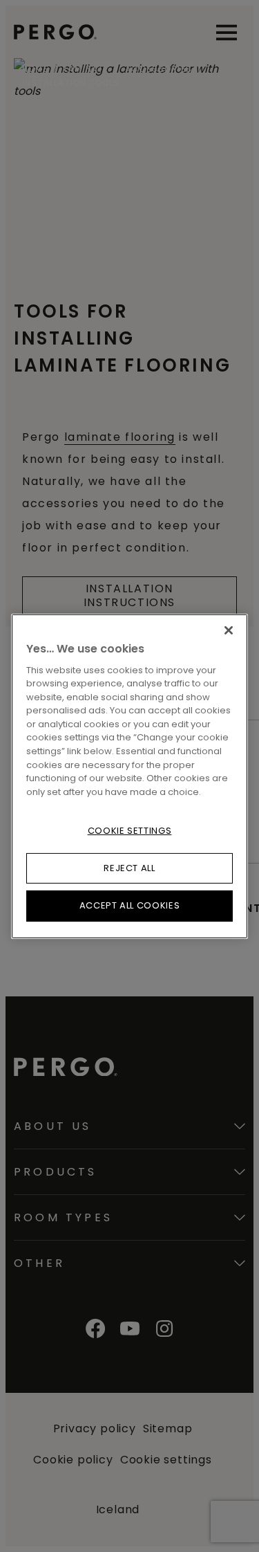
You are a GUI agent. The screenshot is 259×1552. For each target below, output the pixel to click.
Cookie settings (130, 830)
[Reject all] (228, 629)
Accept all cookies (129, 905)
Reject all (129, 868)
